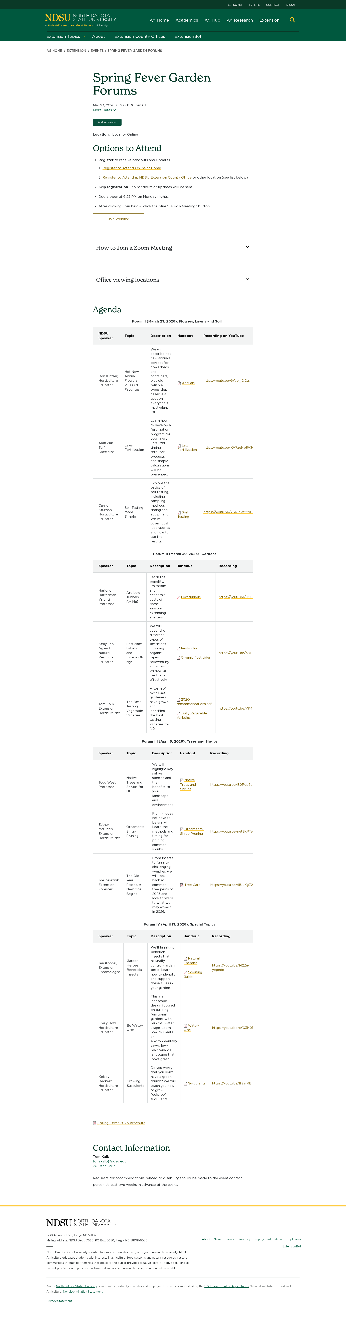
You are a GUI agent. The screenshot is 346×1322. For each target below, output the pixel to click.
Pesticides (189, 648)
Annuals (188, 383)
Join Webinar (118, 219)
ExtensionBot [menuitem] (188, 36)
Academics (186, 20)
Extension (269, 20)
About (291, 4)
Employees (293, 1239)
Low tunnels (191, 597)
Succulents (196, 1083)
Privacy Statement (59, 1301)
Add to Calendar (107, 122)
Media (278, 1239)
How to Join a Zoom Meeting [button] (134, 247)
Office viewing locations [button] (128, 279)
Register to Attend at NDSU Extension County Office (147, 177)
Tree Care (192, 885)
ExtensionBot (291, 1246)
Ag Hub (212, 20)
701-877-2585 (104, 1166)
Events (254, 4)
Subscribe (235, 4)
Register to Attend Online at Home (132, 168)
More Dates (102, 110)
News (217, 1239)
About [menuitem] (98, 36)
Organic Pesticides (196, 657)
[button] (292, 20)
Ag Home (159, 20)
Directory (243, 1239)
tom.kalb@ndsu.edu (110, 1161)
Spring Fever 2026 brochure (121, 1123)
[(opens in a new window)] (221, 177)
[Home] (80, 20)
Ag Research (240, 20)
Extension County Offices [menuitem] (140, 36)
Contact (273, 4)
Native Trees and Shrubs (188, 784)
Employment (262, 1239)
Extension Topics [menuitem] (63, 36)
